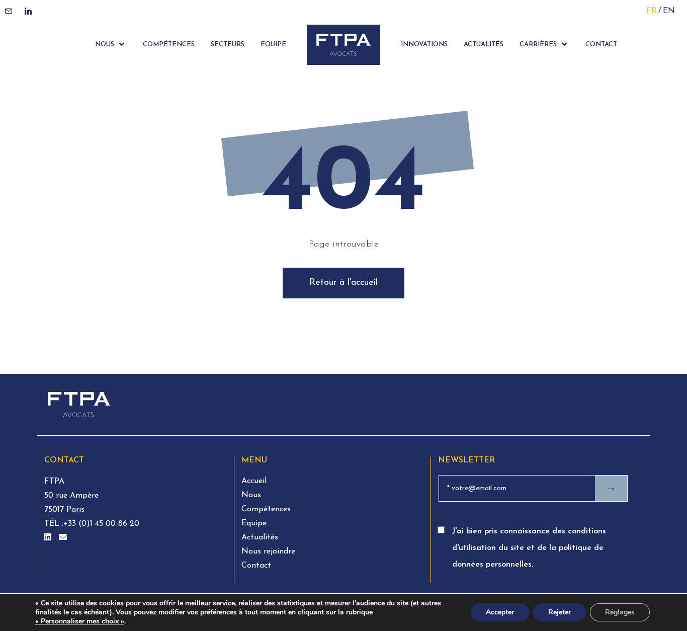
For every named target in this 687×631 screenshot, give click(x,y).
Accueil (254, 481)
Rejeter (559, 612)
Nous (251, 495)
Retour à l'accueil (343, 282)
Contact (256, 566)
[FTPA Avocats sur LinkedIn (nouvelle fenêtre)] (49, 538)
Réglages (620, 612)
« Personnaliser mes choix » (79, 621)
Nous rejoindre (268, 551)
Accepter (500, 612)
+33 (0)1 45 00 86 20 (101, 524)
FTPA (54, 482)
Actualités (259, 537)
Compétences (266, 509)
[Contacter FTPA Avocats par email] (63, 538)
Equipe (254, 523)
